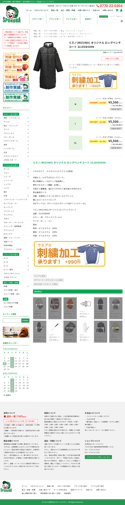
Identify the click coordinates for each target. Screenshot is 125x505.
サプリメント (9, 230)
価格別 (88, 19)
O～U (6, 266)
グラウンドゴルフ (11, 156)
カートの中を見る (60, 490)
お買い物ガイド (84, 10)
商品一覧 (54, 10)
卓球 (5, 144)
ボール (6, 169)
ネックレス (8, 207)
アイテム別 (71, 19)
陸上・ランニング (68, 30)
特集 (5, 299)
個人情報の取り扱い (29, 493)
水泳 (5, 152)
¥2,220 (100, 336)
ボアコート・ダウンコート (79, 33)
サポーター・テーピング (13, 222)
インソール (8, 180)
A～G (6, 258)
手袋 (5, 195)
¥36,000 (39, 312)
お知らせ (96, 10)
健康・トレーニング (12, 237)
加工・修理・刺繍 (68, 10)
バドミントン (9, 133)
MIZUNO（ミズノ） (76, 36)
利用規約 (67, 493)
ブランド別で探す (51, 36)
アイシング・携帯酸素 (13, 226)
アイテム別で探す (51, 33)
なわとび (119, 16)
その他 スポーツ (10, 160)
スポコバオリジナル (12, 273)
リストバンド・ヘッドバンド (15, 199)
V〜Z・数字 (8, 269)
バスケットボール (11, 141)
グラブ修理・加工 (11, 290)
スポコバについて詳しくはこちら (98, 457)
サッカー (7, 121)
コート (112, 16)
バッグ (6, 188)
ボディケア (8, 234)
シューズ (7, 176)
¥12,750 (54, 312)
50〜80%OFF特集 (11, 303)
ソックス (7, 184)
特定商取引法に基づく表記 (50, 493)
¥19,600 (54, 337)
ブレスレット (9, 211)
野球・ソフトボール (12, 118)
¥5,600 (39, 336)
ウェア (80, 30)
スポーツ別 (37, 19)
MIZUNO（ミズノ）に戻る (46, 284)
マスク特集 (8, 306)
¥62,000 (69, 336)
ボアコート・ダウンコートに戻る (48, 280)
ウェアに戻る (40, 276)
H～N (63, 36)
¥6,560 (85, 337)
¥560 (85, 314)
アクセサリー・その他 (13, 249)
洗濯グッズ (8, 241)
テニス (6, 129)
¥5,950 (100, 312)
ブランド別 (54, 19)
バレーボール (9, 137)
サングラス (8, 215)
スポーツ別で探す (51, 30)
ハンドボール (9, 148)
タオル (6, 218)
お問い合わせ (107, 10)
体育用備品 (8, 245)
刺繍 (5, 286)
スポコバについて (41, 10)
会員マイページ (76, 490)
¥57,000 (70, 312)
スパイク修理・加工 (12, 294)
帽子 (5, 192)
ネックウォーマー (11, 203)
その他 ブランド (10, 277)
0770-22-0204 (111, 6)
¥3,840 (115, 312)
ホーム (29, 10)
